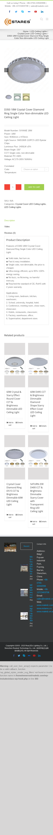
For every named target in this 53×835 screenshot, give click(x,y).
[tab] (26, 220)
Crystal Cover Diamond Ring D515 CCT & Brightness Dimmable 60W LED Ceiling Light (15, 494)
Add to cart (34, 187)
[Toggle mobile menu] (47, 19)
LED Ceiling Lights (12, 207)
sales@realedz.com (39, 6)
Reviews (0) (10, 233)
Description (9, 220)
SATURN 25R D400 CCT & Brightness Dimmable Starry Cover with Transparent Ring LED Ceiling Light (37, 498)
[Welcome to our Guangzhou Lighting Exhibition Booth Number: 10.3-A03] (24, 568)
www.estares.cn (44, 608)
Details (20, 423)
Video (7, 226)
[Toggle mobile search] (41, 19)
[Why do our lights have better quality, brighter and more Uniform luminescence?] (24, 592)
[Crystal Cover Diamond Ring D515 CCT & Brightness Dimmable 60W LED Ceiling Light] (14, 457)
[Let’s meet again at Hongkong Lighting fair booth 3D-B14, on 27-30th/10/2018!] (24, 616)
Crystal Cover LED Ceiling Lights (30, 204)
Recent (26, 546)
